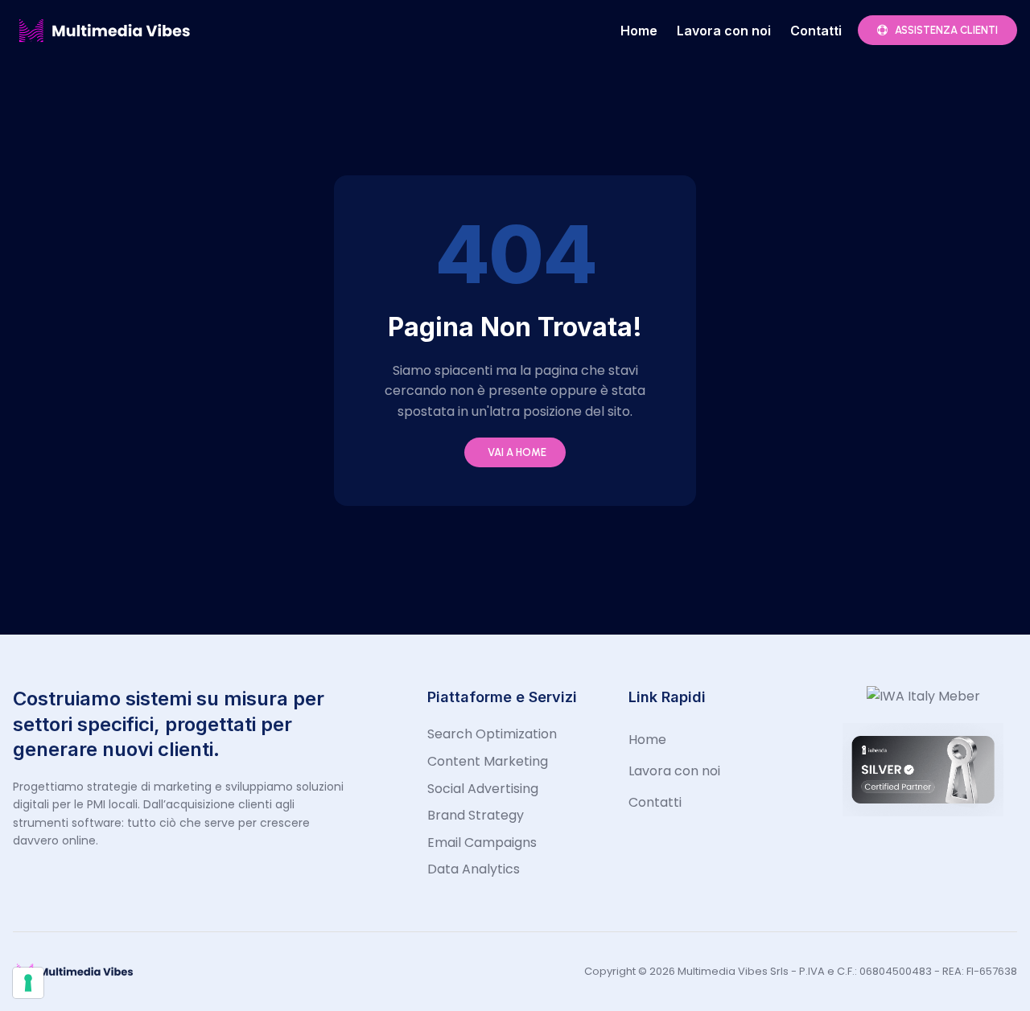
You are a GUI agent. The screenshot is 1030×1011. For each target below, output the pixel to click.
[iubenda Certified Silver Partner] (923, 812)
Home (638, 31)
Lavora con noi (724, 31)
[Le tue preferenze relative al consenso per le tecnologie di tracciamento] (28, 983)
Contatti (816, 31)
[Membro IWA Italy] (923, 696)
